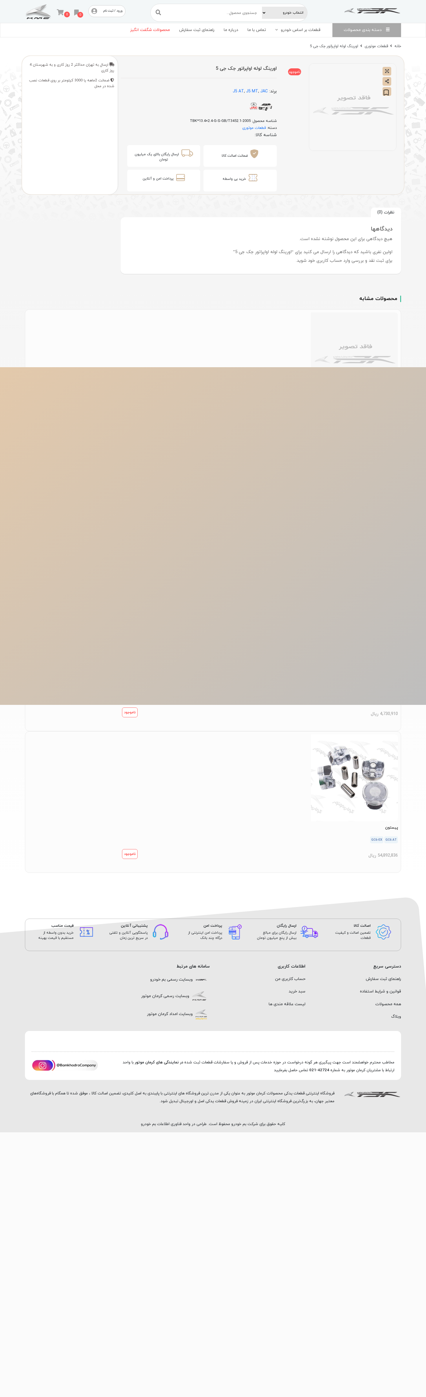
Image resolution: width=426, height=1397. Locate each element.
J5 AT (238, 91)
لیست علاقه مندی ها (287, 1004)
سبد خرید (297, 991)
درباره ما (231, 30)
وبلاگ (396, 1016)
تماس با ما (256, 30)
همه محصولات (388, 1004)
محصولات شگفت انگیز (150, 30)
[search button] (158, 12)
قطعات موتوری (376, 46)
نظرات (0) (385, 212)
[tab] (386, 212)
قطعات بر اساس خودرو (301, 30)
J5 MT (252, 91)
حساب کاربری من (290, 979)
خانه (397, 46)
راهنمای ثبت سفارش (196, 30)
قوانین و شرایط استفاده (380, 991)
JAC (264, 91)
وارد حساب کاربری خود (329, 261)
